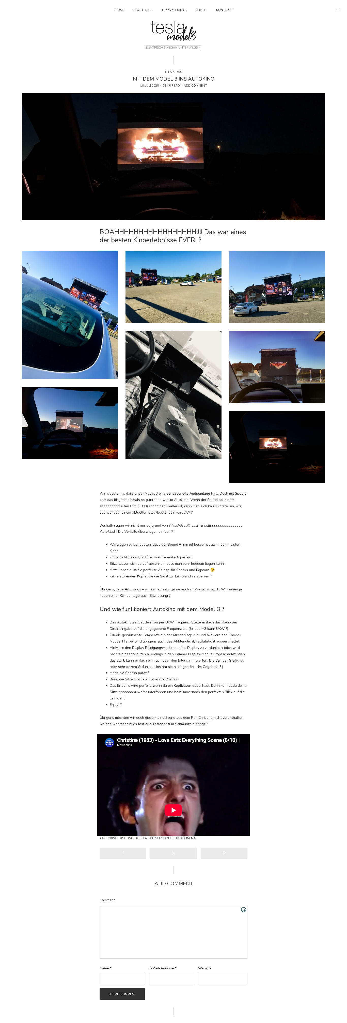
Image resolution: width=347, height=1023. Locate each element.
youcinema (187, 838)
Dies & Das (173, 72)
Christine (205, 717)
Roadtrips (142, 10)
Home (119, 10)
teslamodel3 (162, 838)
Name (106, 968)
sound (127, 838)
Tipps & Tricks (173, 10)
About (201, 10)
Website (205, 968)
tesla (142, 838)
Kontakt (224, 10)
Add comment (195, 86)
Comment (107, 900)
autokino (110, 838)
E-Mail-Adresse (163, 968)
